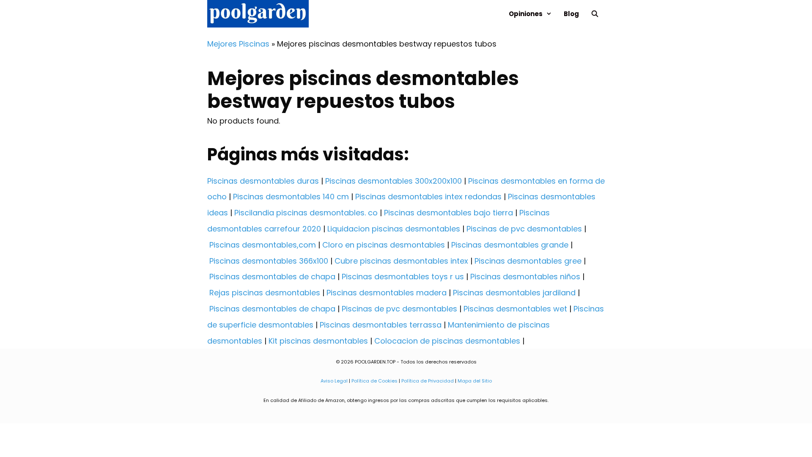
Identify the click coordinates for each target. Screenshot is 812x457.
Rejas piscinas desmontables (264, 292)
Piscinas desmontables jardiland (514, 292)
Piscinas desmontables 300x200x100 (393, 181)
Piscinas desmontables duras (263, 181)
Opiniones (526, 13)
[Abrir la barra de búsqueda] (595, 14)
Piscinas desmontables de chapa (272, 276)
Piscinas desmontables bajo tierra (448, 212)
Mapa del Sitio (475, 380)
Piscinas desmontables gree (528, 261)
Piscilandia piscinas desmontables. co (306, 212)
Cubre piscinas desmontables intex (401, 261)
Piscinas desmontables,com (262, 245)
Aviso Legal (334, 380)
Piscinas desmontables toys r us (403, 276)
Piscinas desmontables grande (509, 245)
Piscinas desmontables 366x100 (268, 261)
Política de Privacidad (427, 380)
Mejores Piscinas (238, 44)
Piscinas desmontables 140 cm (291, 196)
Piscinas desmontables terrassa (381, 324)
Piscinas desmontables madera (386, 292)
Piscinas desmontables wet (515, 308)
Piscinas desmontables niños (525, 276)
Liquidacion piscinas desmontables (393, 228)
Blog (571, 13)
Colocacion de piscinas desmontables (447, 341)
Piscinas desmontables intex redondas (428, 196)
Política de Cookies (374, 380)
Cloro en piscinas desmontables (383, 245)
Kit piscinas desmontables (318, 341)
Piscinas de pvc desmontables (524, 228)
